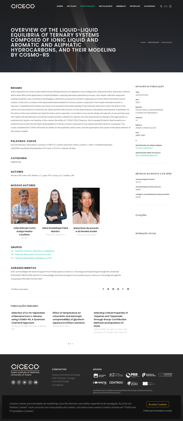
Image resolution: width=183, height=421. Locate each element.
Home (143, 42)
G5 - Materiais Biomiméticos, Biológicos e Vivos (31, 258)
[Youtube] (35, 382)
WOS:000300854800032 (146, 155)
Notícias (71, 6)
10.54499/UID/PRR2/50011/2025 (108, 393)
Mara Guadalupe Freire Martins (55, 230)
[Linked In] (13, 382)
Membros (121, 6)
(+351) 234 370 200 (60, 381)
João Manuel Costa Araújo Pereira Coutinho (24, 231)
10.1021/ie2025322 (144, 148)
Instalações (105, 6)
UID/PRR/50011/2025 (100, 390)
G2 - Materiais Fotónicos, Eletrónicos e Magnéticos (33, 251)
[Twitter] (24, 382)
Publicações (167, 42)
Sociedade (149, 6)
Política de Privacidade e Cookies (157, 410)
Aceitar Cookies (158, 404)
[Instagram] (30, 382)
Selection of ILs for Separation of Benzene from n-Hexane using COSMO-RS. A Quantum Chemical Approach (28, 317)
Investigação (87, 6)
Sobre (60, 6)
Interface (135, 6)
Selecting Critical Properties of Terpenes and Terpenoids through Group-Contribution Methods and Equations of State (111, 319)
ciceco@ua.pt (57, 385)
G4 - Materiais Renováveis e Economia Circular (31, 254)
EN (165, 6)
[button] (68, 343)
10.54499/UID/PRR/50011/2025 (123, 390)
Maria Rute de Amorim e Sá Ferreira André (86, 230)
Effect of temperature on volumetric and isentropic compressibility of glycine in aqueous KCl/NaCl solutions (69, 317)
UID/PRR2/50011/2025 (144, 390)
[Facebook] (18, 382)
